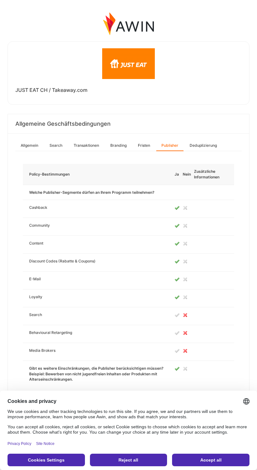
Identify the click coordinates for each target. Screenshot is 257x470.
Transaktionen (86, 145)
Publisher (169, 145)
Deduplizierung (203, 145)
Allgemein (29, 145)
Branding (118, 145)
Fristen (144, 145)
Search (56, 145)
